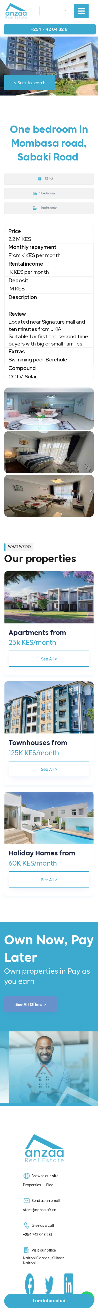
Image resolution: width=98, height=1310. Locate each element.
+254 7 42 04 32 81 (50, 29)
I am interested (49, 1301)
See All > (49, 659)
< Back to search (29, 82)
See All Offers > (30, 1004)
